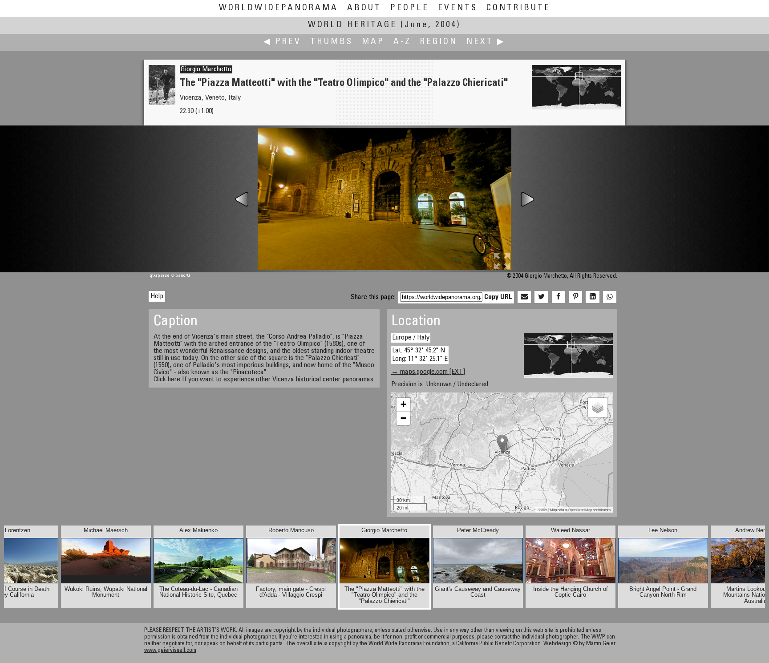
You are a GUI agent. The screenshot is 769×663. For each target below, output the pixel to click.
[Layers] (597, 407)
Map (373, 42)
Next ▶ (486, 42)
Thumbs (331, 42)
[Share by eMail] (524, 297)
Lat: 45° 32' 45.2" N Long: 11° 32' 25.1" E (420, 355)
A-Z (402, 42)
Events (458, 8)
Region (438, 42)
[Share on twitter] (541, 297)
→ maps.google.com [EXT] (428, 372)
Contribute (518, 8)
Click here (167, 379)
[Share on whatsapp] (610, 297)
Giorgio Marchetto (206, 69)
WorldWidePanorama (278, 8)
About (364, 8)
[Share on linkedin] (592, 297)
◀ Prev (282, 42)
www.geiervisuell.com (170, 651)
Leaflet (542, 509)
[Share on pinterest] (575, 297)
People (409, 8)
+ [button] (403, 404)
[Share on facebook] (558, 297)
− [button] (403, 418)
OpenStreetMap (580, 509)
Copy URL (498, 297)
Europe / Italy (410, 337)
